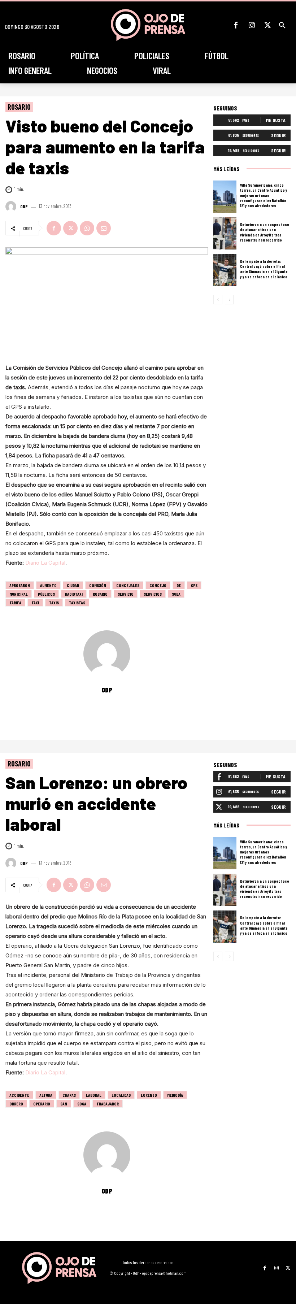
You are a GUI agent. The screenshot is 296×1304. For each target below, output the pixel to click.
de (179, 585)
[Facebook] (236, 25)
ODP (24, 206)
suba (176, 593)
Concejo (157, 585)
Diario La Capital (45, 562)
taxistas (77, 602)
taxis (54, 602)
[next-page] (229, 299)
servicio (126, 593)
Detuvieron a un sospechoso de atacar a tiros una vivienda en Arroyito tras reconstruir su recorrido (264, 232)
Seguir (278, 135)
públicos (46, 593)
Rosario (19, 107)
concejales (127, 585)
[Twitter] (267, 25)
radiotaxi (74, 593)
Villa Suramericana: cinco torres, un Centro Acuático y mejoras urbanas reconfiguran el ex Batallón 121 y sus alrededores (263, 195)
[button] (282, 25)
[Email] (103, 228)
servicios (153, 593)
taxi (35, 602)
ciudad (73, 585)
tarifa (15, 602)
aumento (48, 585)
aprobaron (19, 585)
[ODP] (11, 206)
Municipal (18, 593)
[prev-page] (217, 299)
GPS (194, 585)
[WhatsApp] (87, 228)
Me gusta (276, 120)
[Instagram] (251, 25)
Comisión (97, 585)
